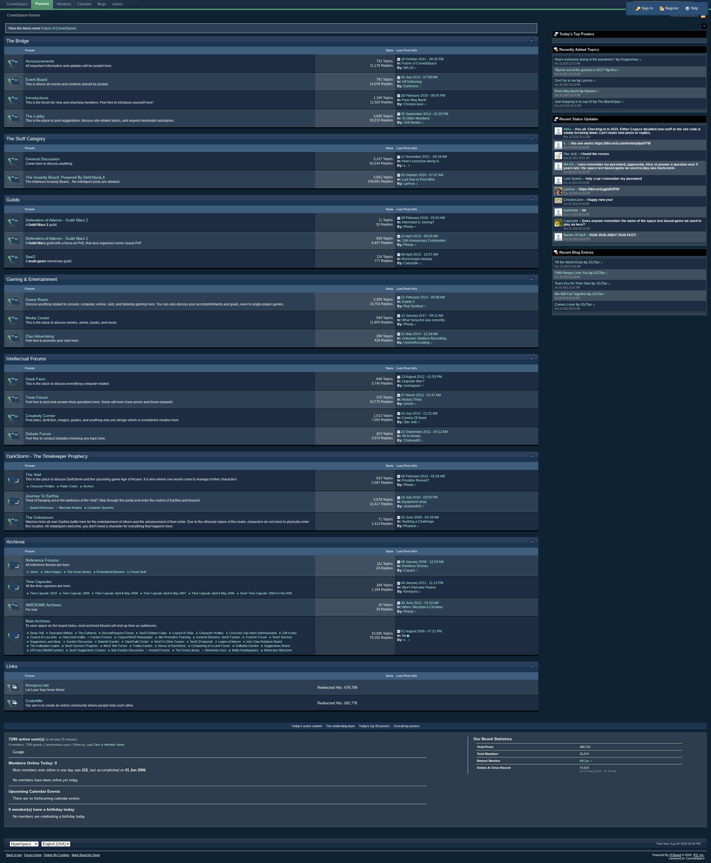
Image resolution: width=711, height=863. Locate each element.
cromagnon (412, 386)
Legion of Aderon (229, 641)
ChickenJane (574, 199)
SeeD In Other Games (169, 641)
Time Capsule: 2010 (43, 593)
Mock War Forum (115, 645)
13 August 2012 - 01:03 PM (421, 377)
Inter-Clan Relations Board (264, 641)
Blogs (101, 4)
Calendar (84, 4)
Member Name (114, 744)
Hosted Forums (159, 650)
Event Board (36, 79)
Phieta (408, 227)
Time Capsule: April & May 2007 (164, 593)
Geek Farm (36, 379)
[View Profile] (640, 59)
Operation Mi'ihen (60, 633)
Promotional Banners (111, 571)
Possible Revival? (415, 480)
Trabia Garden (142, 645)
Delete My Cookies (56, 855)
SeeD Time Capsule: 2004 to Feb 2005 (266, 593)
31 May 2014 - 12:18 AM (419, 334)
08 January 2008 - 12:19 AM (422, 562)
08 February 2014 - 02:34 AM (423, 476)
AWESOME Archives (43, 605)
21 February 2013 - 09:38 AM (423, 297)
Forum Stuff (138, 571)
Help (694, 8)
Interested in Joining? (418, 222)
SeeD (30, 257)
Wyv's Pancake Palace (419, 587)
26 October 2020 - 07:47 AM (422, 175)
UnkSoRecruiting (416, 343)
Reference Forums (42, 560)
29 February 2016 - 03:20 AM (423, 218)
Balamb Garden (108, 641)
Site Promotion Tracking (174, 637)
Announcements (40, 61)
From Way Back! (567, 91)
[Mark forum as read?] (13, 63)
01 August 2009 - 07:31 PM (421, 631)
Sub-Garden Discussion (127, 650)
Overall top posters (407, 726)
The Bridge (17, 41)
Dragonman (629, 59)
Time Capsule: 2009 (75, 593)
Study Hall (37, 633)
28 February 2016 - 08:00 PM (423, 96)
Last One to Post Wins (418, 179)
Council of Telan (183, 633)
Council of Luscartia (43, 637)
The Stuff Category (26, 138)
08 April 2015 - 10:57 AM (419, 254)
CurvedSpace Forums (23, 15)
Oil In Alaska (411, 436)
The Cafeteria (87, 633)
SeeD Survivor (282, 637)
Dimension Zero (215, 650)
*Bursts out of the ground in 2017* (580, 70)
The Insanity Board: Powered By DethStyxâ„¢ (65, 177)
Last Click (93, 744)
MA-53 (569, 164)
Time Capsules (39, 581)
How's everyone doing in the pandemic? (585, 59)
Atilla (567, 129)
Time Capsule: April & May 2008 (116, 593)
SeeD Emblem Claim (153, 633)
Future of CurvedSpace (58, 28)
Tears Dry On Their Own (573, 283)
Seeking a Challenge (418, 521)
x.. (565, 143)
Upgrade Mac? (413, 381)
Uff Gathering (412, 82)
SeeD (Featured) (201, 641)
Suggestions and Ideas (45, 641)
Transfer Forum (256, 637)
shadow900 (412, 506)
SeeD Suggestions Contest (87, 650)
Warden (590, 91)
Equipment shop (414, 502)
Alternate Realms (70, 507)
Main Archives (38, 621)
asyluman (571, 210)
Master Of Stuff (574, 235)
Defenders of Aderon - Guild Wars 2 (57, 220)
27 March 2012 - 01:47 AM (421, 395)
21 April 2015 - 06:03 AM (419, 236)
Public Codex (69, 486)
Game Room (37, 299)
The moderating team (340, 726)
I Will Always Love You (571, 273)
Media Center (37, 318)
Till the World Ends (569, 262)
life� (406, 636)
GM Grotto (289, 633)
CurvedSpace (17, 4)
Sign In (646, 8)
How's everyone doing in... (422, 161)
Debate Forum (38, 434)
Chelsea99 (412, 440)
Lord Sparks (573, 178)
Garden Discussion (79, 641)
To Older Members (416, 118)
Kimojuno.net (37, 685)
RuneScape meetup (417, 259)
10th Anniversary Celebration (424, 241)
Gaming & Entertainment (31, 279)
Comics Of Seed (414, 418)
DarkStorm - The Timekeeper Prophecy (47, 456)
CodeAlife (34, 701)
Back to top (14, 855)
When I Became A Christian (422, 607)
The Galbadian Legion (44, 645)
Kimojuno (411, 591)
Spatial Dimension (42, 507)
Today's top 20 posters (374, 726)
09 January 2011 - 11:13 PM (422, 583)
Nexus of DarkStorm (172, 645)
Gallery (117, 4)
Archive (88, 486)
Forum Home (33, 855)
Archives (15, 542)
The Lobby (35, 116)
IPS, (698, 855)
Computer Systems (100, 507)
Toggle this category (532, 41)
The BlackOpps (609, 101)
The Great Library (79, 571)
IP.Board (675, 855)
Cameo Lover (565, 304)
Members (64, 4)
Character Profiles (42, 486)
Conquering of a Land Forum (210, 645)
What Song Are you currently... (424, 320)
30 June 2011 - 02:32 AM (420, 603)
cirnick (408, 404)
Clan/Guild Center (137, 641)
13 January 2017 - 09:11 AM (422, 316)
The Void (33, 474)
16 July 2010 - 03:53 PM (419, 497)
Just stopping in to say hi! (573, 101)
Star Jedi (570, 154)
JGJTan (594, 262)
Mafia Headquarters (245, 650)
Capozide (571, 221)
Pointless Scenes (415, 566)
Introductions (37, 98)
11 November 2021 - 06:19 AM (424, 157)
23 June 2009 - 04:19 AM (420, 517)
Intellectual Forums (26, 358)
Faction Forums (101, 637)
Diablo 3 (408, 302)
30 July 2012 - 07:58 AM (419, 77)
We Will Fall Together (571, 294)
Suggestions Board (277, 645)
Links (11, 666)
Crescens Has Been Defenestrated (253, 633)
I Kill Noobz (412, 122)
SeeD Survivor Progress (81, 645)
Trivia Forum (37, 397)
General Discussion (43, 159)
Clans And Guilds (73, 637)
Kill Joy (584, 760)
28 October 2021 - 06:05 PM (422, 59)
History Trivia (412, 399)
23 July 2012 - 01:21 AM (419, 413)
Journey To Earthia (42, 496)
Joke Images (52, 571)
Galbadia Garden (247, 645)
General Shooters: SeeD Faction (218, 637)
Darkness (411, 86)
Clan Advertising (40, 336)
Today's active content (307, 726)
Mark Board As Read (86, 855)
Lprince (587, 80)
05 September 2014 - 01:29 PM (424, 114)
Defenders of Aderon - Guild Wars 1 (57, 238)
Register (671, 8)
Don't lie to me (565, 80)
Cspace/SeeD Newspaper (135, 637)
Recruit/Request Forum (118, 633)
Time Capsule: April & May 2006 (213, 593)
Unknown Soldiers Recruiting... (425, 338)
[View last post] (398, 59)
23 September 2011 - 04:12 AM (424, 432)
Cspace (409, 570)
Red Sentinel (413, 306)
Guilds (13, 200)
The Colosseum (39, 517)
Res (614, 70)
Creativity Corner (40, 415)
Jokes (34, 571)
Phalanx (410, 526)
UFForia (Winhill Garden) (47, 650)
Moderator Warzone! (278, 650)
